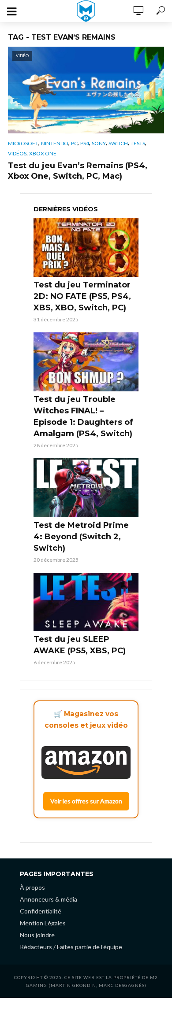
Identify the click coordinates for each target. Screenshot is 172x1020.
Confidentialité (40, 911)
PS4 (84, 143)
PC (74, 143)
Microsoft (23, 143)
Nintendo (54, 143)
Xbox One (42, 153)
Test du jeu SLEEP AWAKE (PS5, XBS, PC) (80, 644)
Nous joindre (37, 935)
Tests (138, 143)
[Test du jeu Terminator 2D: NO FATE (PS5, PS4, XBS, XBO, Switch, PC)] (86, 247)
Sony (99, 143)
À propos (32, 887)
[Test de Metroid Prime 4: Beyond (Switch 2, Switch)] (86, 487)
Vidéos (17, 153)
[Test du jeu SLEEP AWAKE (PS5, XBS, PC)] (86, 602)
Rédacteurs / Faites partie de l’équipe (71, 946)
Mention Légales (43, 923)
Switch (118, 143)
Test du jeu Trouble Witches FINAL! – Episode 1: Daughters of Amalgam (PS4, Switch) (83, 416)
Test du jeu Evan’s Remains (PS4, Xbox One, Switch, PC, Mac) (77, 171)
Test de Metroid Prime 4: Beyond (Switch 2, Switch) (81, 536)
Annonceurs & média (48, 899)
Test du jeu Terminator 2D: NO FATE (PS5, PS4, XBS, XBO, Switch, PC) (82, 296)
